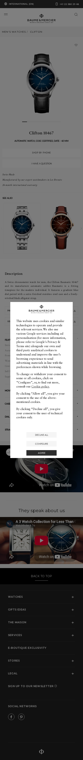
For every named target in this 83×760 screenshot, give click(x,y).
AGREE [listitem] (41, 452)
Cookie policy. (40, 386)
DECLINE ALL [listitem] (41, 434)
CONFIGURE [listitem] (41, 443)
